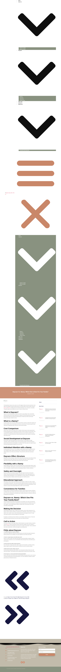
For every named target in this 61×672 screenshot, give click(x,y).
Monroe (9, 407)
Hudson (5, 407)
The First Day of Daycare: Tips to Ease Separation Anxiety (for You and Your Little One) (50, 460)
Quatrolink (23, 668)
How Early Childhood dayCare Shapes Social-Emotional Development (50, 435)
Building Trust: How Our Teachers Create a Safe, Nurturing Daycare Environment (50, 410)
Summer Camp (22, 335)
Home (20, 235)
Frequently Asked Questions (24, 150)
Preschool (21, 97)
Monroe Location (22, 49)
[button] (35, 193)
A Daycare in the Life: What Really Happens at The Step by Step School (50, 426)
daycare (8, 524)
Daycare (21, 96)
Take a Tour (21, 336)
